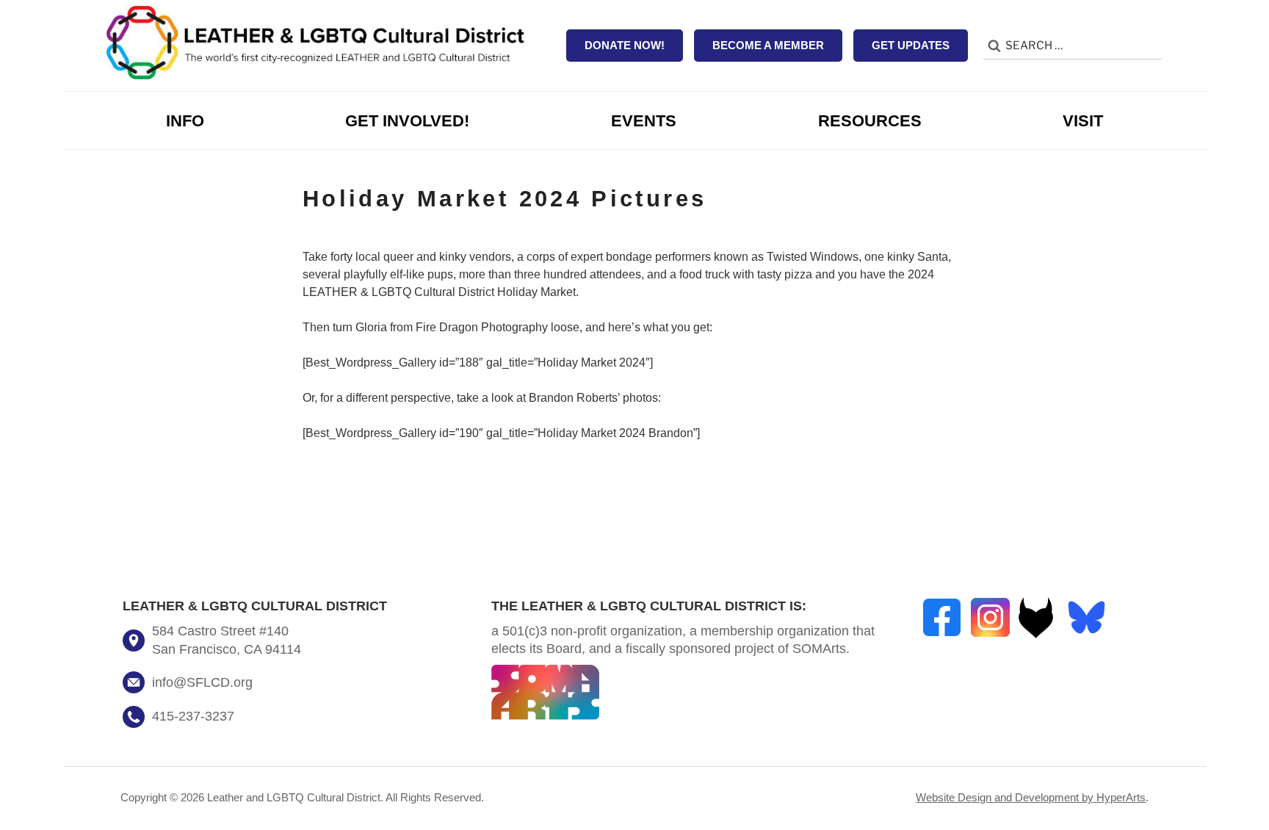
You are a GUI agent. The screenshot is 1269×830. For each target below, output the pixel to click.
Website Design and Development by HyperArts (1031, 797)
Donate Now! (625, 45)
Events (643, 121)
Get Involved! (407, 121)
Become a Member (768, 45)
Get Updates (911, 45)
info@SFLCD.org (202, 682)
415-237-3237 (193, 716)
